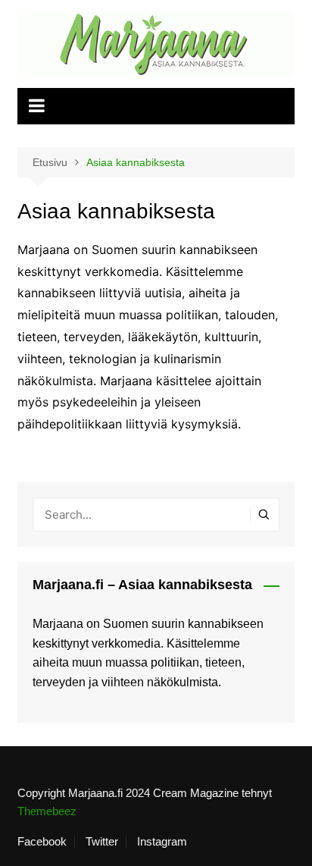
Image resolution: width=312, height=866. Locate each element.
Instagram (162, 842)
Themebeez (46, 811)
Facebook (42, 842)
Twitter (102, 842)
